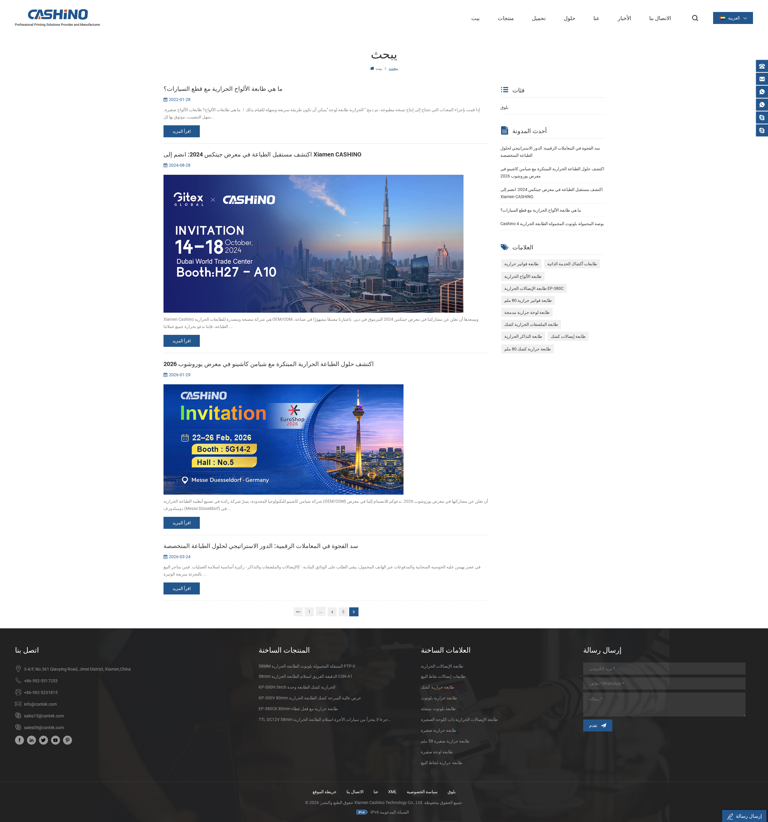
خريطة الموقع (325, 791)
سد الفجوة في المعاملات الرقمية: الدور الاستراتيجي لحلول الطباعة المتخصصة (550, 152)
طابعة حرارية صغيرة (438, 730)
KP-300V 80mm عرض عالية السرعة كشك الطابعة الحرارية (310, 697)
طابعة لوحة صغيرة (437, 751)
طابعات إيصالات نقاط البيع (443, 676)
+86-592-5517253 (41, 680)
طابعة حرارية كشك (437, 687)
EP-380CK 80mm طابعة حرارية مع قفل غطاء (298, 708)
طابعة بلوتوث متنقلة (438, 708)
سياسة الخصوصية (422, 791)
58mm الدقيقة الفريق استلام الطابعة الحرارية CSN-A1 (305, 676)
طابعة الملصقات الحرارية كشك (531, 324)
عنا (596, 18)
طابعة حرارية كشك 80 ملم (527, 349)
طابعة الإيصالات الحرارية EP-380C (534, 288)
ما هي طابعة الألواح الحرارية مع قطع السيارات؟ (540, 210)
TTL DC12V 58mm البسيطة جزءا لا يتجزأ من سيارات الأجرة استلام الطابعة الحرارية (325, 719)
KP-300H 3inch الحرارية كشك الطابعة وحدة (297, 687)
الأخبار (624, 18)
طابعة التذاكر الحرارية (523, 336)
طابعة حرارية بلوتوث (439, 697)
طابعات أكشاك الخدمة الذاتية (572, 263)
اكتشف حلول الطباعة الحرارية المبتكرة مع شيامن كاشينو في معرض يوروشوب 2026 (552, 172)
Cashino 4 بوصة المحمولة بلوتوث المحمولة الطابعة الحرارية (552, 223)
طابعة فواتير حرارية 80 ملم (528, 300)
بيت (475, 18)
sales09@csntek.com (44, 727)
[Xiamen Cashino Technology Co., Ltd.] (58, 17)
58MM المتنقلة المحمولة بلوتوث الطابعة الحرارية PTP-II (307, 666)
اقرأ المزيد (181, 131)
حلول (569, 18)
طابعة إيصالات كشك (568, 336)
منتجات (506, 18)
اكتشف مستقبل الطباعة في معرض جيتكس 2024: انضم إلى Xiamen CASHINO (551, 193)
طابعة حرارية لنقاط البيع (441, 762)
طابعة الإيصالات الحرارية (442, 666)
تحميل (539, 18)
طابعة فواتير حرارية (521, 263)
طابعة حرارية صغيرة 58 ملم (445, 741)
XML (392, 791)
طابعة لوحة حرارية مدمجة (527, 312)
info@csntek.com (40, 704)
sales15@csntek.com (44, 715)
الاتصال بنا (660, 18)
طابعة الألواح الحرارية (523, 276)
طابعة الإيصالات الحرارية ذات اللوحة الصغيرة (459, 719)
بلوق (504, 107)
